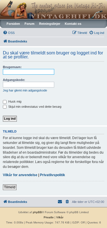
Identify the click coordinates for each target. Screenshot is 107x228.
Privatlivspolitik (52, 175)
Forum (30, 23)
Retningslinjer (49, 23)
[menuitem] (9, 32)
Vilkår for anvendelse (20, 175)
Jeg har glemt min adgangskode (25, 90)
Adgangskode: (14, 80)
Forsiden (13, 23)
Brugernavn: (12, 67)
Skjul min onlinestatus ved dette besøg (34, 106)
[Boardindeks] (53, 9)
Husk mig (14, 101)
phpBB (37, 212)
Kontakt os (73, 23)
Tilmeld (9, 187)
